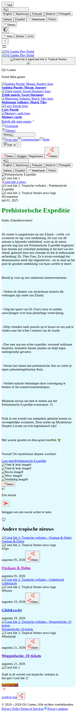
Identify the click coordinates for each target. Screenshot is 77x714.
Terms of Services (32, 709)
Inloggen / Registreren (30, 156)
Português (65, 13)
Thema (11, 24)
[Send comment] (6, 503)
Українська (22, 13)
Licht (30, 36)
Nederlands (38, 19)
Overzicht (11, 126)
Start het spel (10, 685)
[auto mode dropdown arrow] (5, 30)
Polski (52, 19)
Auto (10, 36)
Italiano (7, 19)
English (7, 13)
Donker (20, 36)
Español (20, 19)
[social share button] (21, 696)
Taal (9, 5)
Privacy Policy (11, 709)
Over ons (11, 139)
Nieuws (10, 130)
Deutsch (50, 13)
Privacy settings (57, 709)
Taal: (11, 144)
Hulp (46, 139)
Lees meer (24, 461)
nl (4, 9)
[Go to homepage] (38, 53)
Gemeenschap (30, 139)
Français (37, 13)
